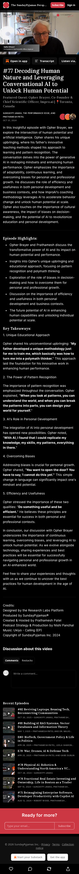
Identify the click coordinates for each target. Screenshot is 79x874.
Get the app (57, 857)
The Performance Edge (36, 113)
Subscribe (58, 5)
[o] (9, 713)
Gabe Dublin (67, 755)
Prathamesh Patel (13, 116)
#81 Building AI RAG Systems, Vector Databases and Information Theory (44, 725)
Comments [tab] (11, 660)
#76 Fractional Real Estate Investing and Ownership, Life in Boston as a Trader (47, 780)
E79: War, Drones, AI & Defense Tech (43, 751)
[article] (39, 713)
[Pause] (4, 50)
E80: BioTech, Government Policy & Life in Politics (46, 738)
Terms (56, 844)
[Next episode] (12, 50)
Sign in (71, 5)
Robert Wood (41, 800)
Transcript (47, 61)
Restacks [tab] (27, 660)
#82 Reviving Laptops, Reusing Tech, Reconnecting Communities (44, 711)
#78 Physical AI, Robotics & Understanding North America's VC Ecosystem (43, 766)
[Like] (11, 869)
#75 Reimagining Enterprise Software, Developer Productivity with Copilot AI (46, 794)
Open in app (18, 61)
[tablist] (19, 660)
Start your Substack (29, 857)
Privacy (45, 844)
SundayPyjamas (12, 113)
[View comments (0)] (30, 869)
